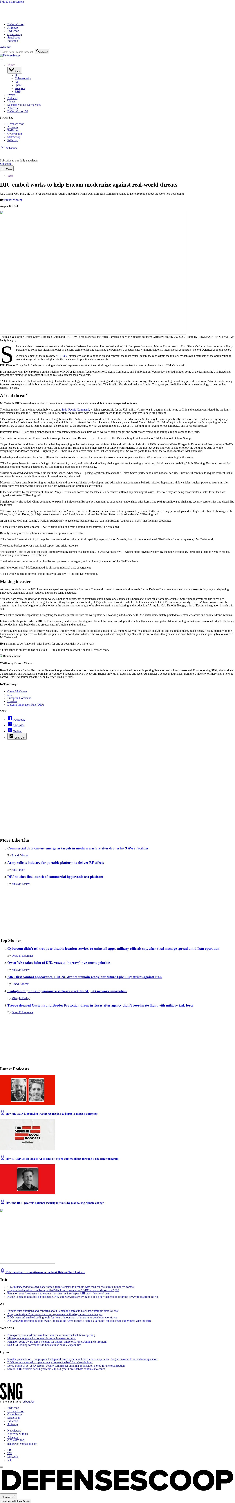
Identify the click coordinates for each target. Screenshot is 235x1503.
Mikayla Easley (21, 883)
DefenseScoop (15, 24)
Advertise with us (17, 1433)
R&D (18, 91)
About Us (29, 1401)
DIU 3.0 (62, 355)
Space (18, 85)
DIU (10, 694)
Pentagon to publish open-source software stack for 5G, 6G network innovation (67, 991)
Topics (11, 65)
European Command (19, 698)
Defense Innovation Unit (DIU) (25, 704)
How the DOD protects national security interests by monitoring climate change (54, 1202)
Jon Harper (18, 869)
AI (16, 81)
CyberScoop (14, 34)
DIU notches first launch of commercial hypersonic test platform (55, 877)
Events (11, 94)
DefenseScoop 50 (17, 111)
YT (9, 1459)
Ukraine (12, 701)
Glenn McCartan (17, 691)
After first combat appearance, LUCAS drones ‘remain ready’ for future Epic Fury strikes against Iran (84, 977)
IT (16, 75)
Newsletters (14, 1430)
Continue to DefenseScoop (15, 1501)
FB (9, 1450)
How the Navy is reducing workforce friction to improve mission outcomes (51, 1113)
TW (9, 1453)
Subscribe (11, 148)
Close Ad (6, 1497)
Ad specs (12, 1437)
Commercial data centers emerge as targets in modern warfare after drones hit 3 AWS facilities (77, 848)
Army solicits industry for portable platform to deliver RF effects (55, 862)
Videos (11, 101)
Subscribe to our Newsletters (24, 104)
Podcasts (12, 98)
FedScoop (13, 30)
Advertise (5, 47)
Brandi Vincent (13, 199)
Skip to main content (12, 1)
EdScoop (12, 40)
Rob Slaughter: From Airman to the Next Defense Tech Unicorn (45, 1272)
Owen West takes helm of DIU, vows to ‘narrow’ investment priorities (59, 963)
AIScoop (12, 27)
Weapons (20, 88)
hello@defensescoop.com (22, 1443)
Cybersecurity (23, 78)
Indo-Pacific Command (75, 409)
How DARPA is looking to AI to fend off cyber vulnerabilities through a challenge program (61, 1158)
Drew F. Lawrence (22, 955)
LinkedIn (12, 1456)
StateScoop (13, 37)
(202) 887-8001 (16, 1440)
